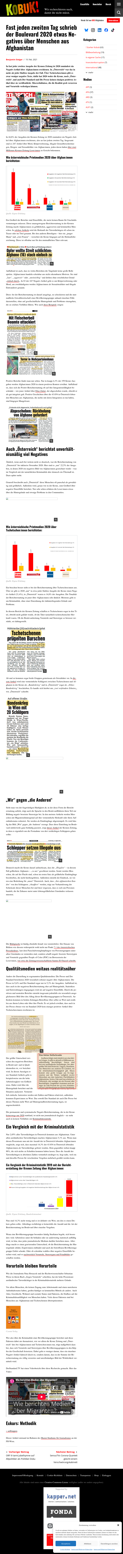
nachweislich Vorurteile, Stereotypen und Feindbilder (47, 1254)
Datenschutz (71, 1475)
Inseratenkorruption (96, 62)
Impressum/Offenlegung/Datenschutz (81, 1549)
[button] (118, 1525)
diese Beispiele (50, 304)
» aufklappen (11, 1430)
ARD (89, 97)
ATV (89, 102)
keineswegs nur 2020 (15, 1115)
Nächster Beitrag (65, 1451)
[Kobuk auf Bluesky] (86, 29)
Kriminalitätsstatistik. (42, 1118)
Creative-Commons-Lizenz (56, 1482)
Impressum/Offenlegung (23, 1475)
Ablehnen (87, 1543)
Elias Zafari (40, 390)
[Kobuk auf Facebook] (106, 29)
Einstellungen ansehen (109, 1543)
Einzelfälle (84, 4)
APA (89, 92)
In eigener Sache (95, 57)
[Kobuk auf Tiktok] (113, 29)
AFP (89, 87)
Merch (108, 4)
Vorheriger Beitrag (18, 1451)
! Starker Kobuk (94, 47)
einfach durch (13, 280)
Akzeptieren (65, 1543)
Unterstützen (113, 20)
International (93, 67)
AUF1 (89, 107)
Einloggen (106, 1475)
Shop (96, 1475)
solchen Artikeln (22, 230)
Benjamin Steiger (14, 59)
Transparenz (85, 1475)
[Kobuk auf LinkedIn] (100, 29)
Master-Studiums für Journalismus (56, 1437)
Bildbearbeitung (95, 52)
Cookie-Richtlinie (65, 1549)
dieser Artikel (53, 827)
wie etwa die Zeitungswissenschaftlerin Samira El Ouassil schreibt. (46, 960)
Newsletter (97, 4)
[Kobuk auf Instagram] (93, 29)
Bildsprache (15, 943)
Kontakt (40, 1475)
